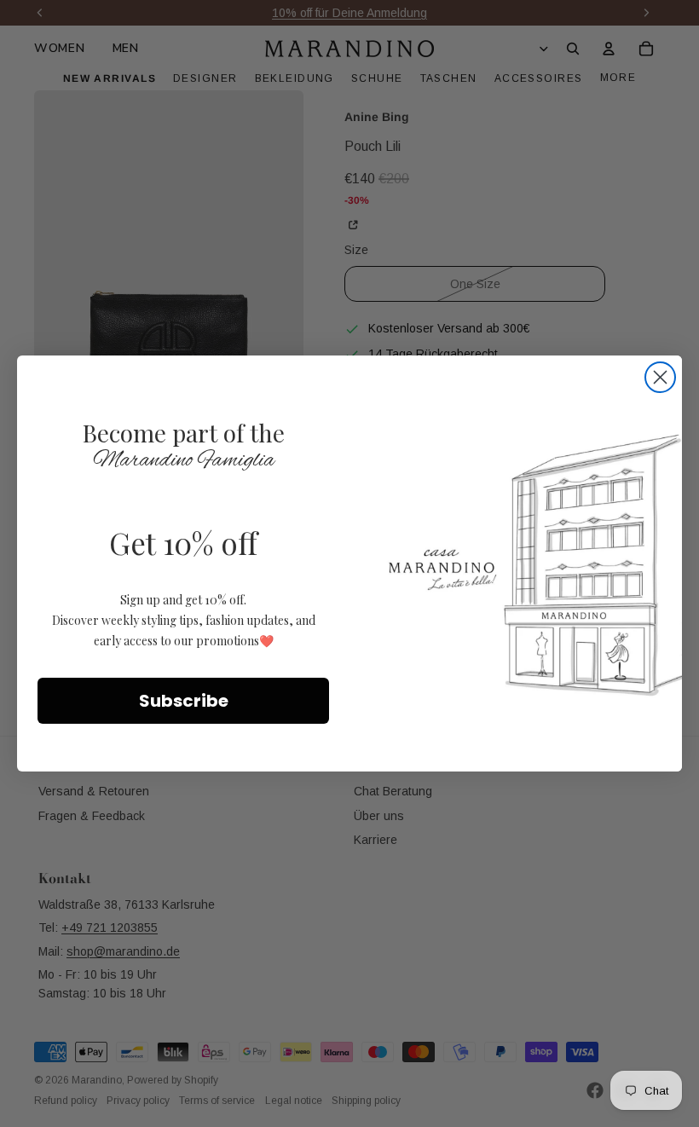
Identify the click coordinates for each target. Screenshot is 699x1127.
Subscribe (183, 701)
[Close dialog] (660, 377)
